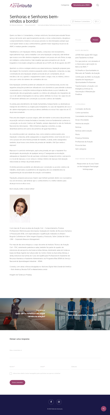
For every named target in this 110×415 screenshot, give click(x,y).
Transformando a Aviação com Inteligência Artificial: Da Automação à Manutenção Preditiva (86, 90)
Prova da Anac (67, 25)
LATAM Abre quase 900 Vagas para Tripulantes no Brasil (86, 56)
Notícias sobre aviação (83, 131)
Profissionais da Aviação (55, 25)
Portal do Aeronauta (17, 25)
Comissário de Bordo (43, 25)
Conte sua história (82, 112)
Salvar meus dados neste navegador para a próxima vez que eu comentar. (36, 373)
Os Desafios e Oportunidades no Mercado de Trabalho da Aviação (87, 72)
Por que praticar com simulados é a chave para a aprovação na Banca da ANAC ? (87, 64)
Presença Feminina (82, 138)
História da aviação (82, 123)
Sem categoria (80, 149)
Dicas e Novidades (82, 120)
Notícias (78, 127)
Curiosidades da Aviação (84, 116)
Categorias (65, 5)
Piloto (77, 134)
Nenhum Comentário (82, 21)
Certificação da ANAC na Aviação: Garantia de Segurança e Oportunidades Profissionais (87, 80)
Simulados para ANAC (81, 5)
